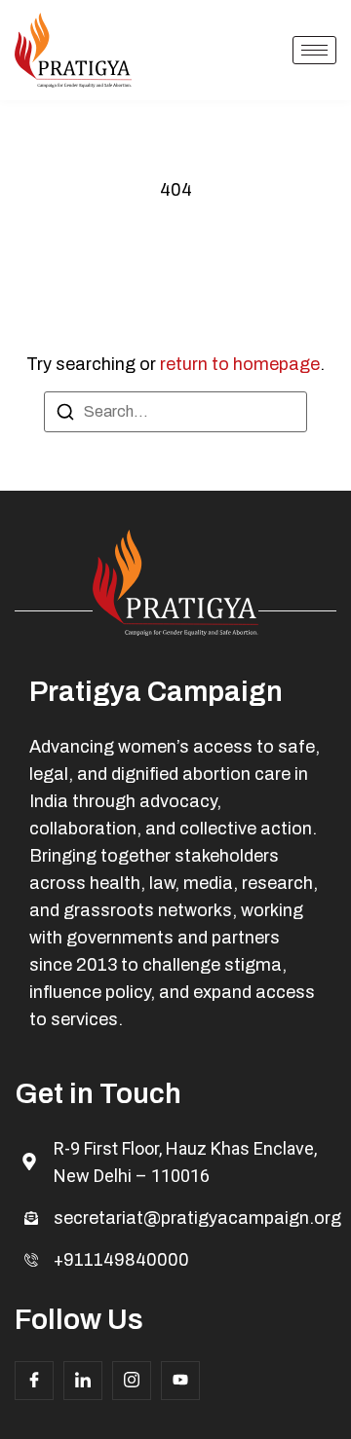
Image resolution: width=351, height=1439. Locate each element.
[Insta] (131, 1380)
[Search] (65, 415)
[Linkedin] (82, 1380)
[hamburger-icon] (314, 50)
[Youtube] (180, 1380)
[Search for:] (175, 411)
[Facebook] (34, 1380)
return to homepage (240, 364)
